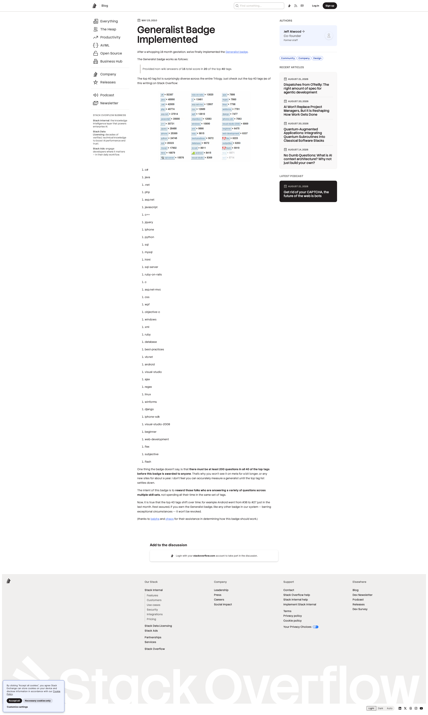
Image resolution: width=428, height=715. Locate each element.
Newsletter (109, 103)
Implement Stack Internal (299, 604)
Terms (287, 611)
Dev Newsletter (362, 595)
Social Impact (223, 604)
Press (217, 595)
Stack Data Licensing (158, 626)
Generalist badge (237, 52)
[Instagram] (416, 708)
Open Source (111, 53)
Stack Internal (154, 590)
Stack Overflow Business (109, 115)
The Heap (108, 29)
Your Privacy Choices (297, 627)
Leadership (221, 590)
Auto (389, 708)
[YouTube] (421, 708)
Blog (355, 590)
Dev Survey (360, 609)
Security (152, 609)
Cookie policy (292, 620)
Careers (219, 599)
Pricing (151, 619)
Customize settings (17, 706)
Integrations (155, 614)
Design (317, 58)
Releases (108, 82)
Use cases (153, 605)
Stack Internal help (295, 599)
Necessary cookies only (38, 700)
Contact (288, 590)
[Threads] (410, 708)
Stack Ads (151, 630)
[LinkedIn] (400, 708)
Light (371, 708)
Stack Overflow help (296, 595)
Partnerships (153, 637)
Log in (315, 5)
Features (152, 595)
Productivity (110, 37)
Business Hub (111, 61)
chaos (170, 519)
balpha (155, 519)
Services (150, 642)
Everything (109, 21)
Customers (154, 600)
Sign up (330, 5)
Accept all (14, 700)
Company (108, 74)
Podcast (107, 95)
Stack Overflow (155, 649)
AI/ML (105, 45)
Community (288, 58)
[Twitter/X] (405, 708)
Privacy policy (292, 616)
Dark (380, 708)
